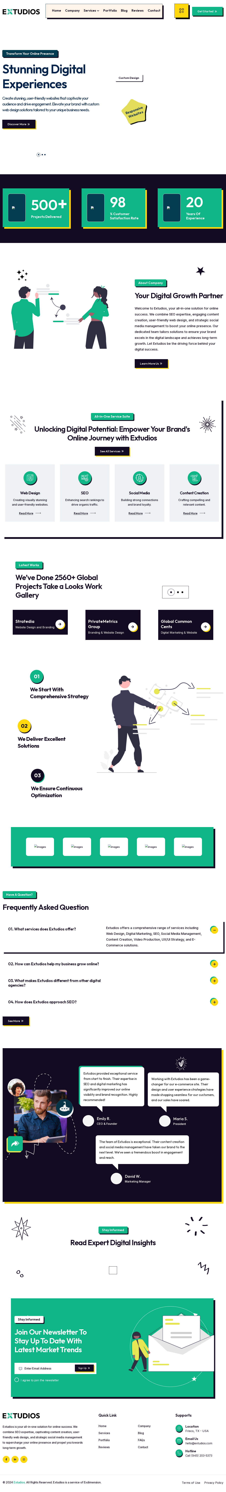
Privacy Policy (213, 1482)
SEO (84, 493)
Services (90, 10)
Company (72, 10)
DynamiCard (173, 621)
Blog (124, 10)
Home (56, 10)
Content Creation (194, 493)
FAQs (141, 1440)
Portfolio (110, 10)
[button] (37, 154)
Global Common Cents (103, 624)
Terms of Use (191, 1482)
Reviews (138, 10)
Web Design (30, 493)
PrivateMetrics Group (30, 624)
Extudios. (20, 1482)
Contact (154, 10)
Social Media (139, 493)
